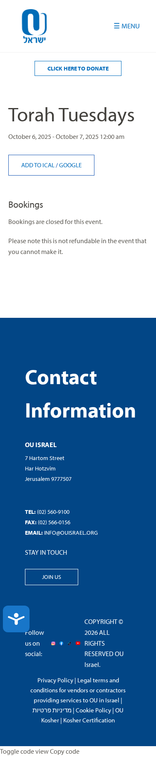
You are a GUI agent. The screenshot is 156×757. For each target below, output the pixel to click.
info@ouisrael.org (71, 532)
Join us (51, 577)
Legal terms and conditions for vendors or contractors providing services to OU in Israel (78, 690)
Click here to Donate (78, 68)
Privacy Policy (55, 680)
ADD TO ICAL (38, 165)
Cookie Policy (93, 710)
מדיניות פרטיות (52, 710)
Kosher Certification (89, 720)
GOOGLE (70, 165)
